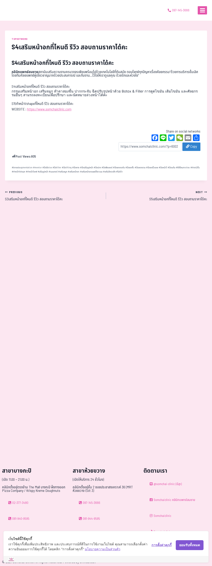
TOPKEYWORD (20, 39)
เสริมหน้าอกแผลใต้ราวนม (91, 171)
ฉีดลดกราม (140, 167)
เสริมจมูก (62, 171)
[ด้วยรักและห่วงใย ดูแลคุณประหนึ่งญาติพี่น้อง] (15, 10)
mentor (37, 167)
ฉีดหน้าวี (163, 167)
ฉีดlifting (67, 167)
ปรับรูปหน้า (43, 171)
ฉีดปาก (97, 167)
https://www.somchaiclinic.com (49, 109)
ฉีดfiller (57, 167)
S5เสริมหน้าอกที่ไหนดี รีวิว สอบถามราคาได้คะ (178, 196)
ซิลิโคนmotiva (183, 167)
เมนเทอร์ (53, 171)
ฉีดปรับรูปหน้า (86, 167)
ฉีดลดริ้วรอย (152, 167)
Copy (193, 146)
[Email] (188, 138)
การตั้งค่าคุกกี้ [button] (162, 545)
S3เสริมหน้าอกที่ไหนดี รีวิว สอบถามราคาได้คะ (34, 196)
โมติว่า (119, 171)
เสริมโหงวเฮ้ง (109, 171)
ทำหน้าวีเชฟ (31, 171)
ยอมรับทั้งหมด (189, 545)
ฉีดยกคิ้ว (129, 167)
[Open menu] (202, 10)
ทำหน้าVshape (18, 171)
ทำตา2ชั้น (195, 167)
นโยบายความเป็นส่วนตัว (102, 549)
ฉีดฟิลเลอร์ (107, 167)
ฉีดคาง (75, 167)
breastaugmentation (22, 167)
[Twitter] (171, 138)
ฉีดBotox (47, 167)
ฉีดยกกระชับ (119, 167)
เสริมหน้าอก (73, 171)
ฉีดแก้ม (171, 167)
